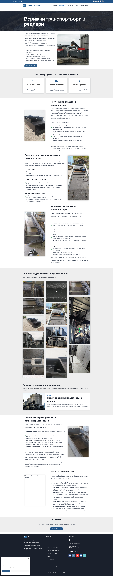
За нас (76, 5)
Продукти (61, 5)
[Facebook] (70, 555)
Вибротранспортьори (52, 553)
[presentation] (34, 401)
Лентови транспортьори (52, 544)
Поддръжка (70, 5)
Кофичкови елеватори (52, 547)
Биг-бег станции (51, 560)
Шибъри (49, 563)
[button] (28, 558)
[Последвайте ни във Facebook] (94, 1)
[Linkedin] (81, 555)
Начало (55, 5)
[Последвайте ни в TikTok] (103, 1)
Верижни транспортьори (53, 550)
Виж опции (24, 571)
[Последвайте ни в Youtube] (98, 1)
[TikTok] (84, 555)
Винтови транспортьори (52, 541)
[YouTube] (77, 555)
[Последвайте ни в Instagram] (96, 1)
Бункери (49, 556)
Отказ (15, 571)
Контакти (81, 5)
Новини (87, 5)
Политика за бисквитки (15, 573)
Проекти (49, 395)
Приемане (6, 571)
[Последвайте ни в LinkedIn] (100, 1)
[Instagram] (73, 555)
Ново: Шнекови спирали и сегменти (55, 566)
